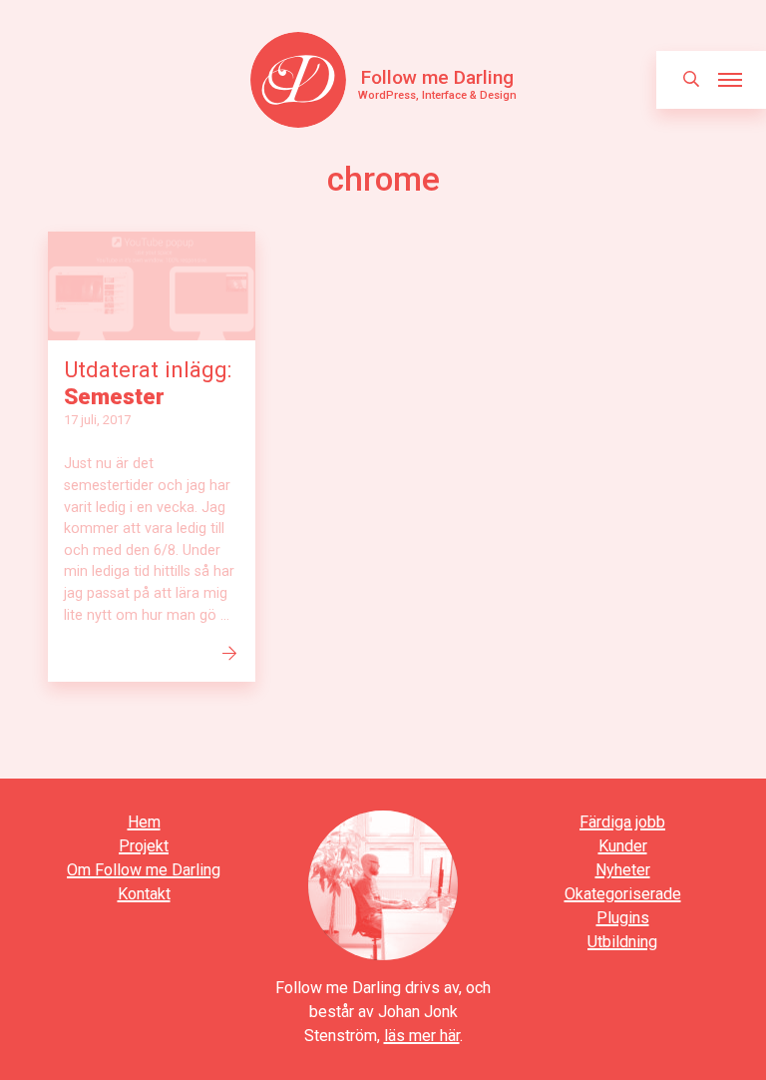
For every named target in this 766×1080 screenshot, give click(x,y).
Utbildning (622, 941)
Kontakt (144, 893)
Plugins (622, 917)
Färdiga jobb (622, 821)
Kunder (622, 845)
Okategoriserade (623, 893)
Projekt (144, 845)
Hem (144, 821)
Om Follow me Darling (143, 869)
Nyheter (622, 869)
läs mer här (422, 1035)
